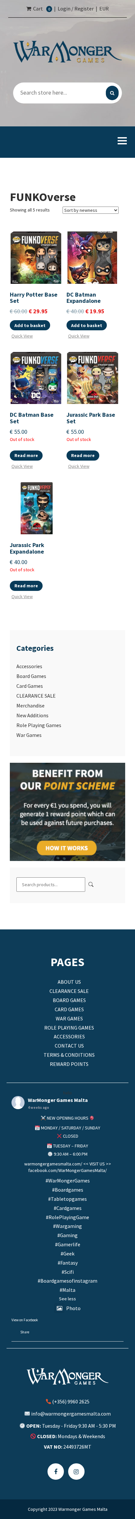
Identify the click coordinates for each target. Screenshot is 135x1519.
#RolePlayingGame (67, 1217)
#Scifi (68, 1272)
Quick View (22, 335)
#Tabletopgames (67, 1199)
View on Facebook (24, 1320)
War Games (29, 735)
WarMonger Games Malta (58, 1100)
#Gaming (67, 1235)
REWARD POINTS (69, 1064)
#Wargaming (67, 1226)
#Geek (67, 1253)
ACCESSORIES (69, 1036)
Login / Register (76, 8)
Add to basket (30, 325)
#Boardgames (67, 1189)
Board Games (31, 676)
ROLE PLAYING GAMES (69, 1027)
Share (24, 1332)
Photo (73, 1308)
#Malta (67, 1290)
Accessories (29, 666)
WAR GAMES (69, 1018)
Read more (26, 455)
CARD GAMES (69, 1009)
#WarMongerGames (68, 1180)
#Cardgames (68, 1208)
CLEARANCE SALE (36, 695)
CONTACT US (69, 1045)
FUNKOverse (43, 197)
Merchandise (30, 705)
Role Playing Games (38, 725)
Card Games (29, 686)
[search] (112, 93)
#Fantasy (68, 1262)
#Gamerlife (67, 1244)
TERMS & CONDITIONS (69, 1055)
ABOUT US (69, 982)
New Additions (32, 715)
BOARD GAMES (69, 1000)
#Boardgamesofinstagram (67, 1280)
